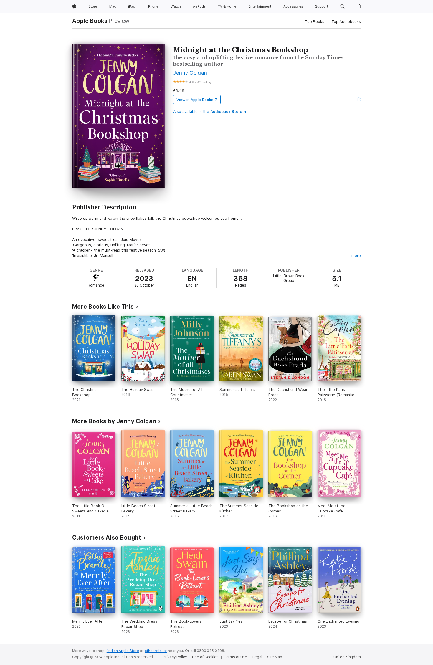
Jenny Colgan (190, 73)
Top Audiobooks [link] (346, 21)
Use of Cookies (205, 657)
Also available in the (207, 111)
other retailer (156, 651)
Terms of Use (235, 657)
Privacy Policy (175, 657)
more (356, 255)
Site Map (274, 657)
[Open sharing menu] (359, 99)
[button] (342, 6)
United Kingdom (347, 657)
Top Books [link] (314, 21)
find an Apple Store (123, 651)
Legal (257, 657)
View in (194, 99)
